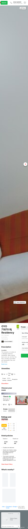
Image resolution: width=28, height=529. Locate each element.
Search (4, 3)
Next (25, 164)
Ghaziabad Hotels (9, 507)
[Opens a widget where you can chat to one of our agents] (11, 520)
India (3, 506)
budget (15, 506)
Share (24, 8)
